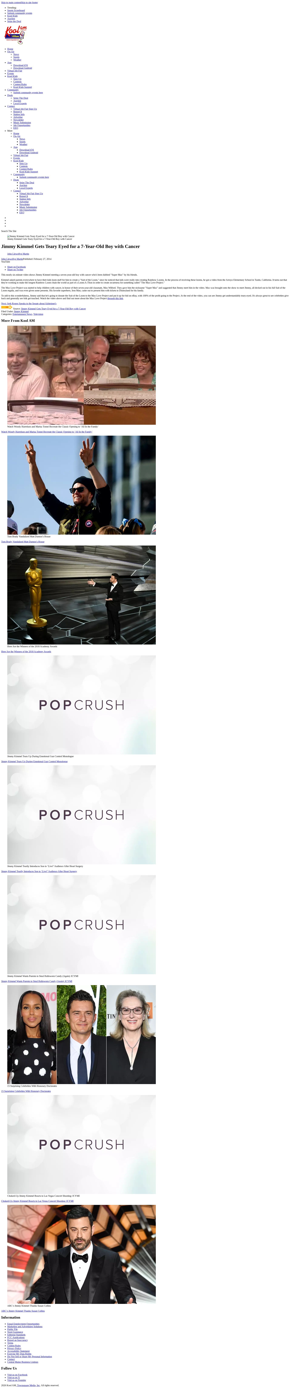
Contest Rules (20, 84)
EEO (15, 128)
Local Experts (20, 103)
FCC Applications (16, 1337)
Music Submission (22, 122)
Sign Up (17, 79)
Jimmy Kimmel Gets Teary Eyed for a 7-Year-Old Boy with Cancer (53, 308)
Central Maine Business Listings (22, 1362)
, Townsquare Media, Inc (28, 1385)
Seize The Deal (20, 98)
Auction (11, 18)
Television (38, 314)
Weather (17, 60)
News (16, 54)
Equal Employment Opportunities (23, 1324)
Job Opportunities (21, 125)
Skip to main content (11, 2)
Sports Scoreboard (16, 10)
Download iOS (20, 65)
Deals (10, 95)
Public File (12, 1329)
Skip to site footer (29, 2)
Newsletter (18, 120)
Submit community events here (28, 92)
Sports (16, 57)
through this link (115, 298)
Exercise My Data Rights (19, 1354)
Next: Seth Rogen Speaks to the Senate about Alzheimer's (28, 303)
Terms (10, 1343)
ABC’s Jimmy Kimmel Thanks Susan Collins (23, 1311)
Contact (11, 106)
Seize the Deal (14, 21)
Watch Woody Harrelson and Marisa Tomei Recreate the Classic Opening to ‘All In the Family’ (46, 431)
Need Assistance (15, 1332)
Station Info (19, 114)
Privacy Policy (14, 1348)
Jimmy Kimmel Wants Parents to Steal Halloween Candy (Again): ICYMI (36, 981)
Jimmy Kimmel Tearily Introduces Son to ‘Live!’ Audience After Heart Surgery (39, 871)
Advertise (18, 117)
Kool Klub (12, 16)
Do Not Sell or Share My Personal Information (29, 1356)
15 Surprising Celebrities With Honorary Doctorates (26, 1091)
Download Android (22, 68)
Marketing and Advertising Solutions (24, 1326)
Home (10, 49)
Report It (17, 111)
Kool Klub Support (22, 87)
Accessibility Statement (18, 1351)
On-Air (10, 51)
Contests (17, 81)
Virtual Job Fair (14, 70)
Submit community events (19, 13)
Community (13, 90)
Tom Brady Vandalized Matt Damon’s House (22, 541)
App (9, 62)
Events (10, 73)
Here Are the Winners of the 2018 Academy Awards (26, 651)
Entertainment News (22, 314)
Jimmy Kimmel (21, 311)
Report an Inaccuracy (17, 1340)
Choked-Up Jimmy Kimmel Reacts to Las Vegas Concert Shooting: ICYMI (37, 1201)
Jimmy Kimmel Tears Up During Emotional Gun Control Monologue (34, 761)
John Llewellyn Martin (12, 259)
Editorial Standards (16, 1334)
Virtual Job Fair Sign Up (25, 109)
